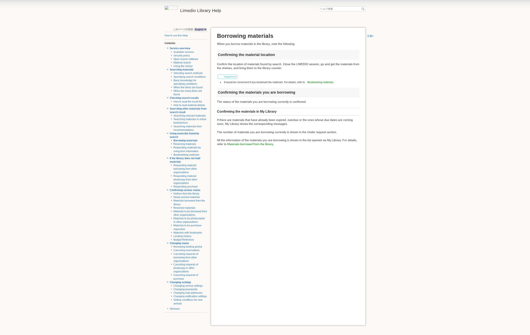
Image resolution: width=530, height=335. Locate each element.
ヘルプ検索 (363, 8)
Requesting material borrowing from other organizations (185, 169)
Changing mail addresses (187, 292)
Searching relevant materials (189, 115)
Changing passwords (185, 289)
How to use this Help (176, 35)
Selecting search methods (188, 73)
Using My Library (183, 66)
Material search (182, 62)
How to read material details (189, 105)
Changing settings (180, 282)
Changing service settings (188, 285)
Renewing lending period (187, 246)
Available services (183, 52)
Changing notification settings (190, 296)
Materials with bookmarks (187, 232)
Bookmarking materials (186, 154)
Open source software (185, 59)
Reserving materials (184, 144)
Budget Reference (183, 239)
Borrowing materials (185, 140)
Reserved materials (184, 207)
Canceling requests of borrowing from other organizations (185, 257)
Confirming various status (185, 190)
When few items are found (188, 87)
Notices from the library (186, 193)
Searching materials (182, 69)
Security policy (181, 55)
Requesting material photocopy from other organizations (185, 180)
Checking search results (184, 98)
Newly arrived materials (186, 197)
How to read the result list (187, 101)
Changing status (179, 243)
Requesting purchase (185, 186)
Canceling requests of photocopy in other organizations (185, 268)
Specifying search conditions (189, 76)
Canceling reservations (186, 250)
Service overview (180, 48)
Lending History (182, 236)
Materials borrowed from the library (250, 144)
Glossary (175, 308)
